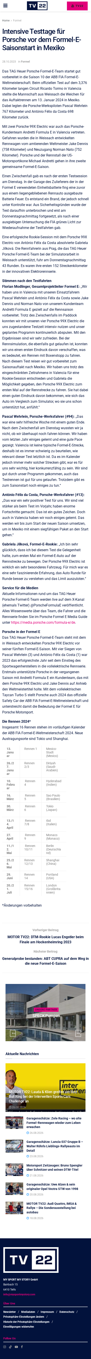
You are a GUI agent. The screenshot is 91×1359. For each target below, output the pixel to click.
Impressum (47, 1311)
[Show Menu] (5, 5)
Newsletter (9, 1311)
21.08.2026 (36, 1175)
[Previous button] (13, 1033)
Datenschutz (66, 1311)
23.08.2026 (36, 1156)
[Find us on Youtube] (16, 1346)
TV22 (79, 6)
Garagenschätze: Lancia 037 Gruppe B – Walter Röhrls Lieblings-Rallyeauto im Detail (55, 1146)
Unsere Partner (46, 1009)
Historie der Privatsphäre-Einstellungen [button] (26, 1321)
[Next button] (78, 1033)
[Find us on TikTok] (10, 1346)
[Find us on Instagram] (4, 1346)
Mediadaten (28, 1311)
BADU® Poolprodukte (46, 1015)
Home (5, 20)
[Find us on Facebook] (22, 1346)
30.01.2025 (47, 1024)
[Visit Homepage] (37, 5)
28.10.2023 (9, 61)
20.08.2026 (36, 1194)
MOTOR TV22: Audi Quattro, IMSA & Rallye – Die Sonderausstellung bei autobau (52, 1208)
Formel (17, 20)
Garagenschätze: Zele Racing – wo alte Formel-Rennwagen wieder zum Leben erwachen (54, 1123)
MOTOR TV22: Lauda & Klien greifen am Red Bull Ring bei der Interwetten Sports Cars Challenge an (43, 1096)
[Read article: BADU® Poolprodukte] (45, 1012)
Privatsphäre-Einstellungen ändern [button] (23, 1316)
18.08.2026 (36, 1218)
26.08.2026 (18, 1107)
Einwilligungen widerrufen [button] (18, 1326)
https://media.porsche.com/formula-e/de (43, 622)
